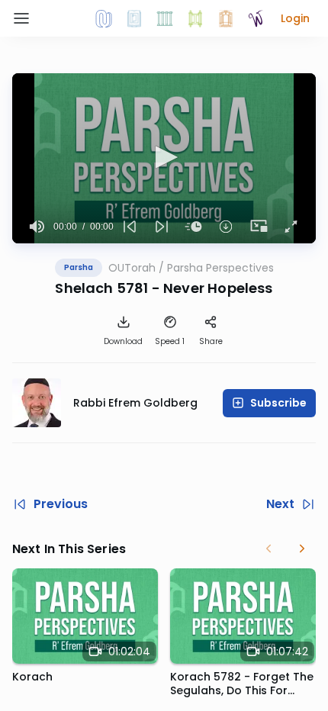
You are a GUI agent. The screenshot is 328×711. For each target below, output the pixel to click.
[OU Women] (256, 18)
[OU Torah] (104, 18)
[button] (295, 18)
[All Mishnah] (134, 18)
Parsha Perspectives (220, 267)
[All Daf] (226, 18)
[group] (37, 226)
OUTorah (132, 267)
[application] (164, 158)
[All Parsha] (195, 18)
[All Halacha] (165, 18)
